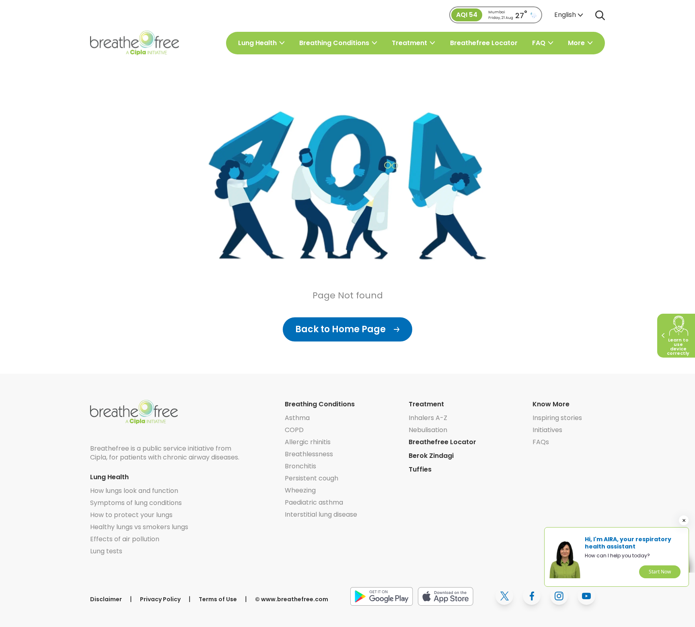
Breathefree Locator (484, 43)
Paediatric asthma (314, 502)
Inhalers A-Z (428, 417)
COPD (294, 430)
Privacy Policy (160, 599)
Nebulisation (428, 430)
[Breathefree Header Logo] (134, 43)
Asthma (297, 417)
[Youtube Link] (586, 596)
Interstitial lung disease (321, 514)
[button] (568, 15)
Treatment (426, 404)
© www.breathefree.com (291, 599)
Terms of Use (218, 599)
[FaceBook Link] (531, 596)
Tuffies (420, 469)
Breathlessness (309, 454)
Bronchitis (300, 466)
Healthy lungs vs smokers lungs (139, 527)
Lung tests (106, 551)
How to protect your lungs (131, 514)
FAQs (541, 442)
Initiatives (547, 430)
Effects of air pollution (124, 539)
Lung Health (109, 477)
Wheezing (300, 490)
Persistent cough (311, 478)
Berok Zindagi (431, 455)
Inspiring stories (557, 417)
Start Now (660, 571)
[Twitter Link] (504, 596)
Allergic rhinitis (308, 442)
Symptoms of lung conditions (136, 502)
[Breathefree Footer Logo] (134, 412)
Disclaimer (106, 599)
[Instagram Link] (559, 596)
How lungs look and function (134, 490)
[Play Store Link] (381, 596)
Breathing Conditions (320, 404)
